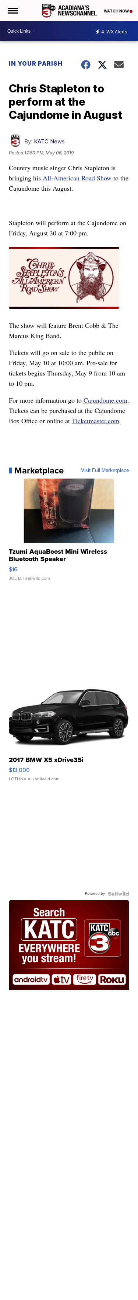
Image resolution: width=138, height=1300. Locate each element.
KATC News (49, 141)
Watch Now (117, 11)
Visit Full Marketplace (105, 470)
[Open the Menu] (12, 10)
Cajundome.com (105, 400)
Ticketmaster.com (95, 420)
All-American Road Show (77, 177)
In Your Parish (36, 63)
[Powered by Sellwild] (118, 893)
